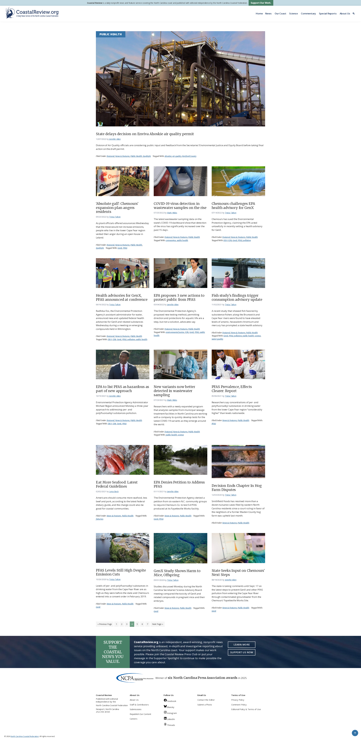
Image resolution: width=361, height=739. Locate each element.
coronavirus (171, 240)
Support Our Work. (261, 2)
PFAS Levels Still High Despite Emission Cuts (121, 572)
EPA (230, 240)
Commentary (308, 13)
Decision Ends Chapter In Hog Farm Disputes (237, 487)
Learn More (242, 644)
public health (182, 240)
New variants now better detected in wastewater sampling (174, 391)
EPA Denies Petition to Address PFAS (179, 484)
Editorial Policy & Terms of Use (246, 709)
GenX (120, 248)
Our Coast (280, 13)
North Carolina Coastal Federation (112, 705)
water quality (217, 339)
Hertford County (189, 156)
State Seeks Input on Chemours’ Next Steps (238, 572)
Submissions (135, 709)
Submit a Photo (204, 704)
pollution (247, 240)
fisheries (99, 519)
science (258, 336)
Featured (111, 156)
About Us (345, 13)
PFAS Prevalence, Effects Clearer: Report (232, 389)
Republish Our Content (140, 714)
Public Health (136, 156)
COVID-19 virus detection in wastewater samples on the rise (180, 205)
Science (293, 13)
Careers (133, 718)
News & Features (122, 156)
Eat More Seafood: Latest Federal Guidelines (117, 484)
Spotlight (147, 156)
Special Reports (327, 13)
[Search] (354, 13)
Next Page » (157, 625)
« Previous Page (105, 625)
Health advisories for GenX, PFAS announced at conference (122, 297)
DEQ (225, 240)
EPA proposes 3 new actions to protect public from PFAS (179, 297)
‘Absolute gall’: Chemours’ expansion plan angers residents (117, 207)
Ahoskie (168, 156)
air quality (176, 156)
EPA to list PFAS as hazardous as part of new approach (122, 389)
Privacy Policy (237, 699)
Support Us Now (241, 652)
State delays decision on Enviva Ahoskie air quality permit (145, 134)
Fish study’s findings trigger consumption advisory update (237, 297)
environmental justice (175, 332)
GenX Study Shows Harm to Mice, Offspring (177, 573)
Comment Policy (238, 704)
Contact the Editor (206, 699)
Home (259, 13)
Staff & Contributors (139, 704)
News (268, 13)
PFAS (125, 248)
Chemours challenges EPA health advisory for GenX (233, 205)
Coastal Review (94, 3)
